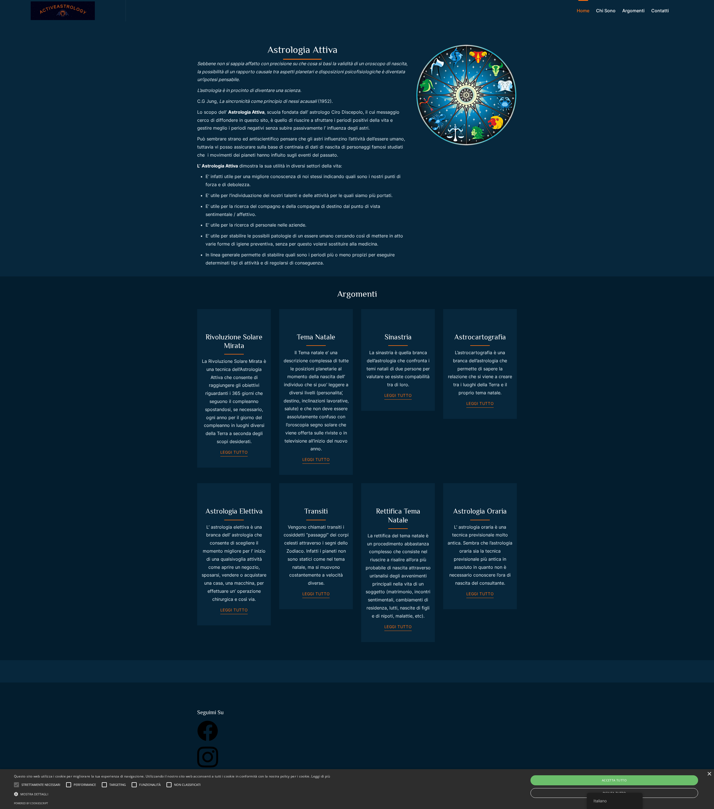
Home (583, 10)
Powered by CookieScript (31, 803)
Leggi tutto (234, 452)
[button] (172, 794)
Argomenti (633, 10)
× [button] (709, 774)
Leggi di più (320, 776)
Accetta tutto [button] (614, 780)
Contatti (660, 10)
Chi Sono (606, 10)
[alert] (357, 789)
